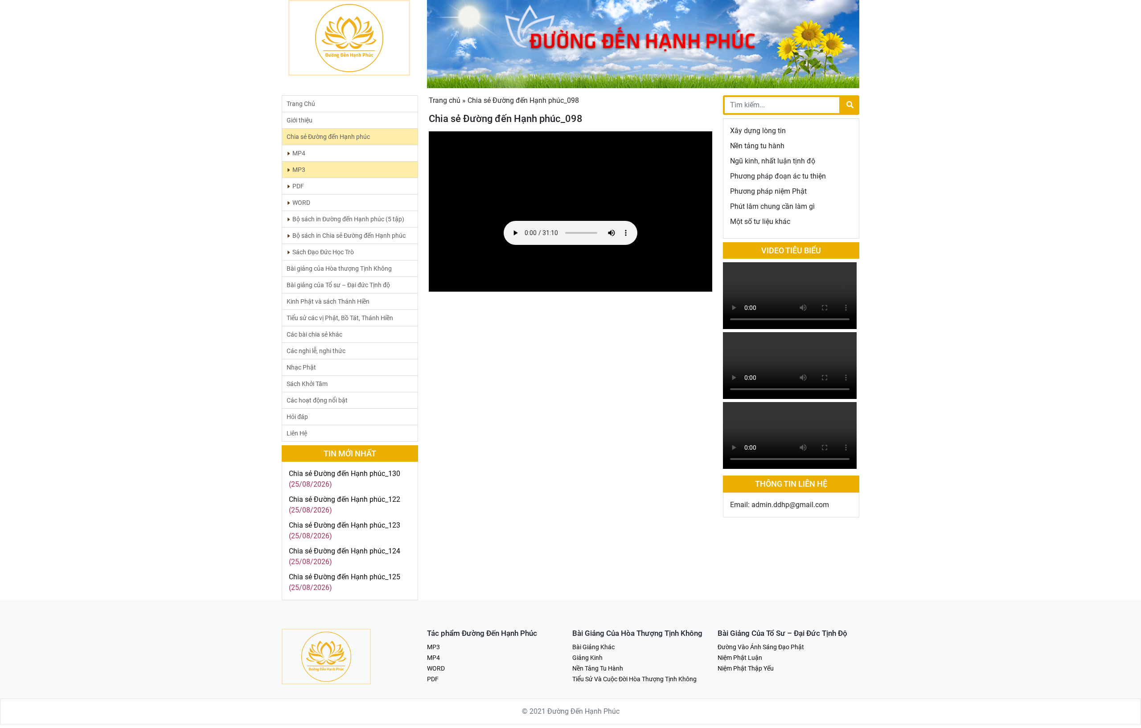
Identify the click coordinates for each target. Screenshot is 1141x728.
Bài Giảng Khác (593, 647)
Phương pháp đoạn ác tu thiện (778, 176)
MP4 (298, 153)
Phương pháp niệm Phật (768, 191)
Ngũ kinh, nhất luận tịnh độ (772, 161)
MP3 (298, 169)
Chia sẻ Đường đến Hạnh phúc (328, 136)
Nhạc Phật (301, 367)
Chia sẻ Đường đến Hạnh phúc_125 (344, 577)
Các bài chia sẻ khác (314, 334)
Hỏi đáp (297, 416)
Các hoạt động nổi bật (317, 400)
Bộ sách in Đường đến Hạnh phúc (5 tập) (348, 219)
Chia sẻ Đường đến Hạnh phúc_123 (344, 525)
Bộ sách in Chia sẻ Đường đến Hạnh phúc (349, 235)
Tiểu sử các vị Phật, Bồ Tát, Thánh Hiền (340, 317)
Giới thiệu (299, 120)
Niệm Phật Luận (740, 657)
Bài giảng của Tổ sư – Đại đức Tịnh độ (338, 285)
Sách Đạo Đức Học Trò (323, 252)
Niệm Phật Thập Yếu (746, 668)
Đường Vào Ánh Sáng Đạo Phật (761, 647)
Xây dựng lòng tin (758, 130)
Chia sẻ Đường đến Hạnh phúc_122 (344, 499)
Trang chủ (444, 100)
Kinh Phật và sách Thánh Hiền (328, 301)
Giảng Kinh (587, 657)
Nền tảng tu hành (757, 146)
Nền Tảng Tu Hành (597, 668)
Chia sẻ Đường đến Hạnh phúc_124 (344, 551)
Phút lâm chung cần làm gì (772, 206)
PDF (298, 186)
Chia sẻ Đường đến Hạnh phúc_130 (344, 473)
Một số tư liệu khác (760, 221)
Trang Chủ (301, 103)
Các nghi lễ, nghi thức (316, 350)
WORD (301, 202)
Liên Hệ (297, 433)
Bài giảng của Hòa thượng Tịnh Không (339, 268)
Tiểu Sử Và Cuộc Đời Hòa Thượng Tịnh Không (634, 679)
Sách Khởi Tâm (307, 383)
